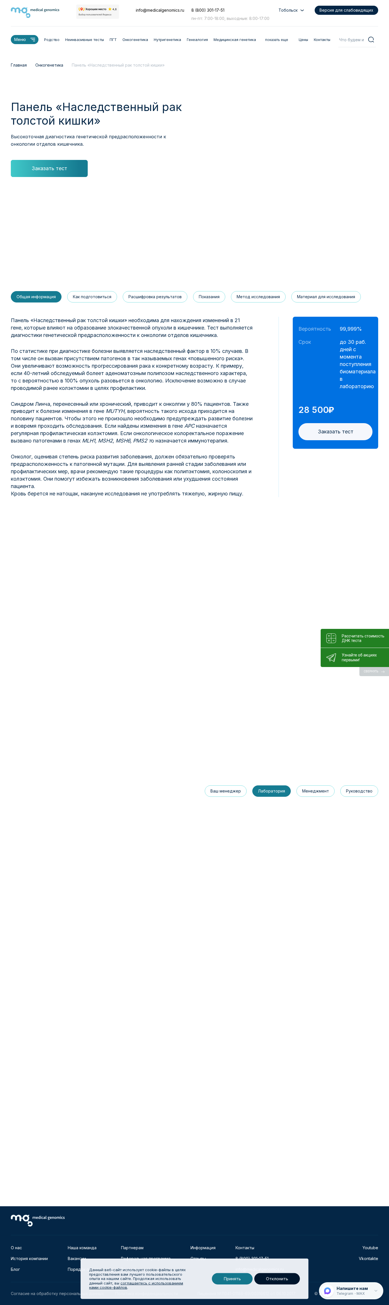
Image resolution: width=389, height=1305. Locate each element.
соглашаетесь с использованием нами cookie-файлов (136, 1285)
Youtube (370, 1247)
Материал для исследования (326, 296)
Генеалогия (197, 39)
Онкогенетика (135, 39)
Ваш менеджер (225, 791)
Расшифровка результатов (155, 296)
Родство (52, 39)
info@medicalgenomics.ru (160, 10)
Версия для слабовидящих (346, 10)
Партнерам (132, 1247)
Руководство (359, 791)
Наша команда (82, 1247)
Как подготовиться (92, 296)
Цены (303, 39)
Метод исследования (258, 296)
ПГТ (113, 39)
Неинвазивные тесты (84, 39)
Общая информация (36, 296)
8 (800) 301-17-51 (207, 10)
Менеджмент (315, 791)
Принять (232, 1278)
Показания (209, 296)
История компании (29, 1258)
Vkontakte (368, 1258)
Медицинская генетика (235, 39)
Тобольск (288, 10)
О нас (16, 1247)
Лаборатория (271, 791)
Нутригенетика (167, 39)
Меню (20, 39)
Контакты (322, 39)
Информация (203, 1247)
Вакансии (77, 1258)
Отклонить (277, 1278)
